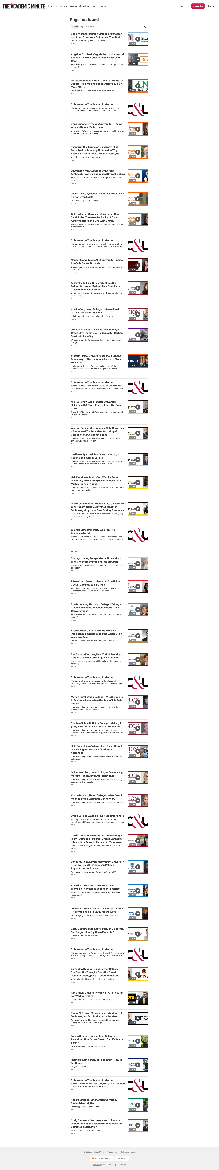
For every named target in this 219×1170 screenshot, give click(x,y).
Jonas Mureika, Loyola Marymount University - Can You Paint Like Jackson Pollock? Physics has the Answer (97, 865)
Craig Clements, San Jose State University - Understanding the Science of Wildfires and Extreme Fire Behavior (96, 1123)
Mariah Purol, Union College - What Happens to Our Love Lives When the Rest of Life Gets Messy (97, 700)
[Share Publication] (187, 6)
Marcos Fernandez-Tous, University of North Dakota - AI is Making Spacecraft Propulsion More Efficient (97, 84)
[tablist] (84, 26)
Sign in (211, 6)
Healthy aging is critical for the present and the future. (94, 915)
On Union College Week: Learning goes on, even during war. (97, 802)
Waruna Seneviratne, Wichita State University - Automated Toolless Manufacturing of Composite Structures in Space (97, 431)
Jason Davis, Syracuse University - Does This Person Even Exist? (97, 195)
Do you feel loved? (79, 1066)
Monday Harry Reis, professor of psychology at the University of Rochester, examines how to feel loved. (98, 1085)
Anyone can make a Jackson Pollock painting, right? (93, 872)
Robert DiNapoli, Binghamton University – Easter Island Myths (95, 1101)
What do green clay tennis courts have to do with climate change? (96, 341)
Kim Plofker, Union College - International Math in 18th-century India (95, 311)
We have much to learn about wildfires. (88, 1130)
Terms (117, 1152)
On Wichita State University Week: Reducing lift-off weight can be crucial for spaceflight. (96, 439)
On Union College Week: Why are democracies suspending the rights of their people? (96, 780)
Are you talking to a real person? (85, 200)
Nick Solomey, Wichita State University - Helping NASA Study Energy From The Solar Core (96, 405)
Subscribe (198, 6)
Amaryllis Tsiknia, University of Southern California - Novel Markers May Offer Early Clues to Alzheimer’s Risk (95, 286)
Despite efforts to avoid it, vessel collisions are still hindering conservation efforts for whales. (97, 132)
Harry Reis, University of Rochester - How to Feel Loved (96, 1061)
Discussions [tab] (90, 27)
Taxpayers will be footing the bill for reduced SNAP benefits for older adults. (97, 225)
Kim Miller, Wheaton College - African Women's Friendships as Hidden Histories (95, 887)
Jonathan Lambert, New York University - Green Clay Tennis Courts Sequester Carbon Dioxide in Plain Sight (97, 333)
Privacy (110, 1152)
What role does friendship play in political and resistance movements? (95, 893)
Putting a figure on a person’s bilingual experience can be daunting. (96, 662)
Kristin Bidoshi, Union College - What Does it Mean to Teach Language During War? (97, 797)
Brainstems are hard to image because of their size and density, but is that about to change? (95, 1021)
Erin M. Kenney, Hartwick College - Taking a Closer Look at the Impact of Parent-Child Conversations (96, 607)
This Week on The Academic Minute (92, 104)
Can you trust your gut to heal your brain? (89, 40)
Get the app (122, 1158)
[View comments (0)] (89, 47)
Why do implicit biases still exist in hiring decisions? (93, 979)
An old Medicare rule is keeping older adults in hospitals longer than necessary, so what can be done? (95, 589)
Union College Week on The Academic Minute (97, 815)
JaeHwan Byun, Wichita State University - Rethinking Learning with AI (95, 456)
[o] (137, 39)
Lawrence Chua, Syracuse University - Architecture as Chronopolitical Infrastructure (98, 172)
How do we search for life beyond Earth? (88, 1046)
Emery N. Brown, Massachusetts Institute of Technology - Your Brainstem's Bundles (96, 1015)
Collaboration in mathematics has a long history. (92, 316)
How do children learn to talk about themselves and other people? (96, 615)
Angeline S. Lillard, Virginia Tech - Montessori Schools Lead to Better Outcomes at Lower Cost (97, 57)
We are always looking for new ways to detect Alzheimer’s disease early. (96, 294)
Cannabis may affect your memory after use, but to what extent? (95, 846)
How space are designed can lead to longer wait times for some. (96, 178)
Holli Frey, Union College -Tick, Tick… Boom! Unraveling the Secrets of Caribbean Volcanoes (96, 749)
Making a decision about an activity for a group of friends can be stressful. (98, 566)
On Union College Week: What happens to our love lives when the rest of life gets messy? (95, 708)
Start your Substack (103, 1158)
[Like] (72, 47)
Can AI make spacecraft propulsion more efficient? (93, 90)
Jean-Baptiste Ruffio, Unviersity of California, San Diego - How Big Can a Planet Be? (97, 930)
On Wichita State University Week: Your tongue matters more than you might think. (97, 488)
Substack (97, 1164)
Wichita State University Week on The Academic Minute (93, 531)
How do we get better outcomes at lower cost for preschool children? (97, 65)
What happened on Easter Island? (85, 1106)
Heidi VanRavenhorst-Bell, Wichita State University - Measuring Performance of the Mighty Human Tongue (96, 480)
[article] (109, 40)
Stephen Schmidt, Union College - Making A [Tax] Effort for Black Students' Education (96, 725)
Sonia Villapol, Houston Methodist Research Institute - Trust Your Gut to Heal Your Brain (96, 35)
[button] (51, 6)
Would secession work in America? (86, 157)
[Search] (182, 6)
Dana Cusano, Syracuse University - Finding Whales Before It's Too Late (96, 126)
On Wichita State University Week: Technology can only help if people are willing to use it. (97, 515)
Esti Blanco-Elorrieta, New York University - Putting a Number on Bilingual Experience (96, 656)
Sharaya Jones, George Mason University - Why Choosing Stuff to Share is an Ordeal (96, 560)
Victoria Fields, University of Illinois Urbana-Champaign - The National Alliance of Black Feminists (96, 359)
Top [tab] (81, 27)
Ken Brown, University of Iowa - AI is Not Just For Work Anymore (97, 994)
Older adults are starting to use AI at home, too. (92, 999)
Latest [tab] (75, 27)
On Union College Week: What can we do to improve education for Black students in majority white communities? (97, 731)
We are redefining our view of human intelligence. (93, 640)
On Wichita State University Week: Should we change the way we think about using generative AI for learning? (97, 462)
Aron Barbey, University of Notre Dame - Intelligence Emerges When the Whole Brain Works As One (96, 634)
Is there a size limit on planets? (84, 935)
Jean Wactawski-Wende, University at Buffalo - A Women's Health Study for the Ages (97, 910)
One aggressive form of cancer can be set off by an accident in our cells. (97, 268)
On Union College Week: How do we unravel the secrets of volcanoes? (96, 757)
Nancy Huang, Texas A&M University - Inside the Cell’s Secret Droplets (97, 262)
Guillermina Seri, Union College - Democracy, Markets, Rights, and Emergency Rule (97, 774)
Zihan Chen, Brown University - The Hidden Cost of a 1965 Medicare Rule (96, 583)
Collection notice (128, 1152)
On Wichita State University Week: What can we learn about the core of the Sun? (97, 413)
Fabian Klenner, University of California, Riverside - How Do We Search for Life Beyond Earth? (97, 1039)
